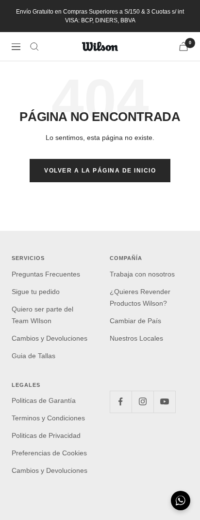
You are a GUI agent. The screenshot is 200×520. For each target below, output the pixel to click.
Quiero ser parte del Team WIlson (42, 315)
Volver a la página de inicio (100, 170)
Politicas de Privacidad (46, 435)
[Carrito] (183, 46)
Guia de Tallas (33, 356)
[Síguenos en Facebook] (121, 402)
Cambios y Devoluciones (49, 338)
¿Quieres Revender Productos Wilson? (140, 297)
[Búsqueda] (34, 46)
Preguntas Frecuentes (46, 274)
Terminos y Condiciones (48, 418)
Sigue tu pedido (36, 291)
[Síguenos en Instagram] (142, 402)
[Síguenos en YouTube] (164, 402)
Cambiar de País (135, 321)
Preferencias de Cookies (49, 453)
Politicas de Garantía (44, 400)
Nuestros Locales (136, 338)
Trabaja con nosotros (142, 274)
